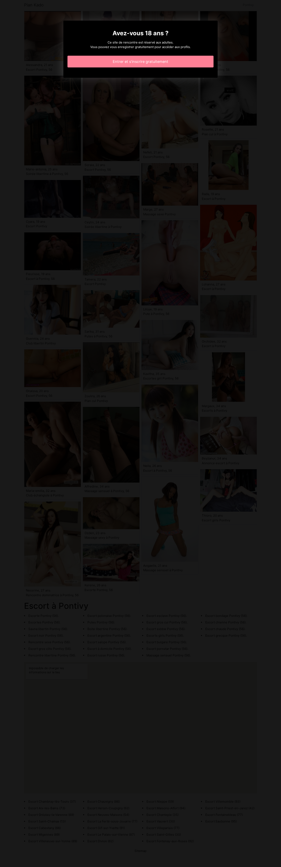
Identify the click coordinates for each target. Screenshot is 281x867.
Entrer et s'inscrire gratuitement (140, 61)
